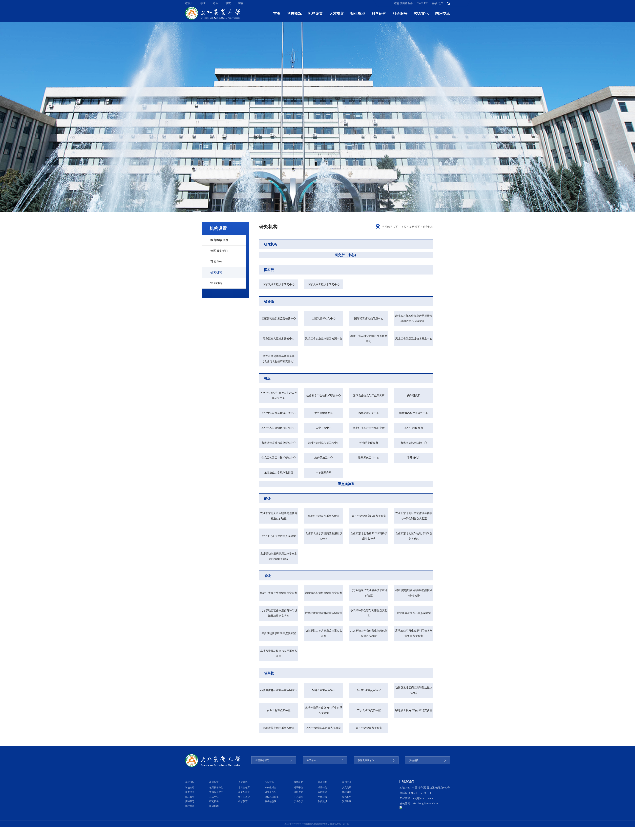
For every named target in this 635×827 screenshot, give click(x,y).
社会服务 (400, 13)
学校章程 (189, 806)
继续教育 (243, 801)
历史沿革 (189, 792)
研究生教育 (244, 792)
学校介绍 (189, 787)
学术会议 (298, 801)
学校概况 (294, 13)
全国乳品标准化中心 (324, 318)
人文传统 (346, 787)
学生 (203, 3)
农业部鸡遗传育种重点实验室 (278, 536)
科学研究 (379, 13)
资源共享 (346, 801)
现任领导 (189, 797)
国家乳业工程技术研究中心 (279, 284)
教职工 (189, 3)
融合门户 (437, 3)
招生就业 (358, 13)
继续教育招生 (272, 797)
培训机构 (216, 283)
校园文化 (421, 13)
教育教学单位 (219, 240)
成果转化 (322, 787)
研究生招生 (270, 792)
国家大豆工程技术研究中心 (323, 284)
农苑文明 (346, 797)
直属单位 (216, 261)
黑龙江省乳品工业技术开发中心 (413, 338)
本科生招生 (270, 787)
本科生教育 (244, 787)
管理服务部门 (219, 251)
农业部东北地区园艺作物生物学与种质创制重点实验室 (413, 516)
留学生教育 (244, 797)
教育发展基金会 (403, 3)
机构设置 (315, 13)
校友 (228, 3)
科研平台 (298, 787)
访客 (240, 3)
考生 (215, 3)
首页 (276, 13)
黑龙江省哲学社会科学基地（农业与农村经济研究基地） (278, 359)
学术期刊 (298, 797)
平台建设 (322, 797)
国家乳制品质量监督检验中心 (278, 318)
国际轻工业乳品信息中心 (368, 318)
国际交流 (442, 13)
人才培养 (336, 13)
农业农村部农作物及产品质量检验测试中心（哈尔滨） (413, 318)
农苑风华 (346, 792)
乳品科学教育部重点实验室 (323, 515)
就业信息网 (270, 801)
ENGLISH (422, 3)
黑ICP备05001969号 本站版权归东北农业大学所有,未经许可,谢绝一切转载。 (317, 824)
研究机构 (216, 272)
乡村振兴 (322, 792)
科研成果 (298, 792)
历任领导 (189, 801)
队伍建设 (322, 801)
